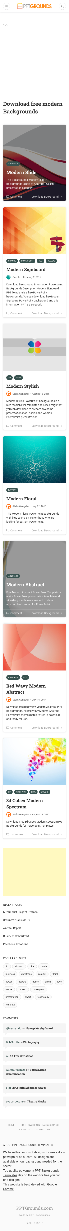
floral (55, 974)
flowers (22, 981)
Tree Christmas (23, 1056)
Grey (18, 377)
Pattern (12, 490)
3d (7, 966)
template (10, 1004)
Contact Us (43, 1129)
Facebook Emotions (15, 944)
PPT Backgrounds (40, 1215)
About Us (24, 1129)
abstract (19, 966)
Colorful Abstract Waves (30, 1087)
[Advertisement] (34, 63)
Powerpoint (27, 261)
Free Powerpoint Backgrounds (39, 1125)
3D (9, 377)
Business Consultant (16, 936)
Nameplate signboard (39, 1028)
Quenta (16, 277)
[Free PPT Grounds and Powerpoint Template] (34, 6)
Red (40, 261)
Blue (33, 792)
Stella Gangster (20, 393)
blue (32, 966)
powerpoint (38, 989)
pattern (22, 989)
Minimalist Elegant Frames (20, 912)
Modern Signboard (26, 269)
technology (43, 997)
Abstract (13, 677)
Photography (31, 1042)
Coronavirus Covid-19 (16, 920)
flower (9, 981)
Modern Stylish (22, 386)
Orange (12, 261)
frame (35, 981)
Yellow (51, 261)
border (44, 966)
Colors (44, 792)
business (10, 974)
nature (9, 989)
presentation (12, 997)
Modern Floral (21, 498)
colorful (42, 974)
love (59, 981)
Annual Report (12, 928)
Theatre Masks (36, 1101)
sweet (28, 997)
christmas (26, 974)
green (48, 981)
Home (11, 1125)
